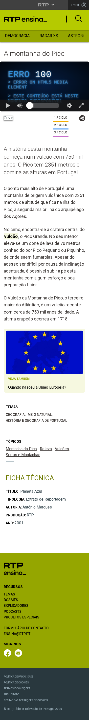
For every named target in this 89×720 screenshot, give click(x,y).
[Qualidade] (69, 714)
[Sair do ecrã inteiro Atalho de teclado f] (81, 714)
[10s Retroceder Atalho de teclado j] (20, 714)
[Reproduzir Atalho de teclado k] (8, 714)
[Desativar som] (32, 714)
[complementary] (44, 360)
